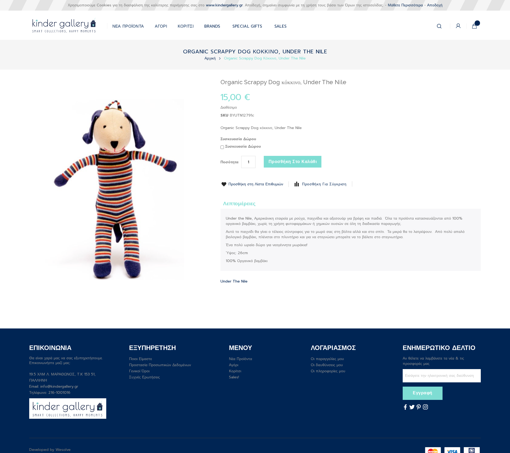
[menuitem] (247, 25)
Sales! (234, 377)
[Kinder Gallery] (68, 25)
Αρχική (211, 58)
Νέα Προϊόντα (240, 359)
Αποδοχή (435, 5)
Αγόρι (233, 365)
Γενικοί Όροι (139, 371)
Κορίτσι (235, 371)
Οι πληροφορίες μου (328, 371)
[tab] (239, 203)
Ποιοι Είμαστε (140, 359)
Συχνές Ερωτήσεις (144, 377)
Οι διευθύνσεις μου (327, 365)
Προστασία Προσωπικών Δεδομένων (160, 365)
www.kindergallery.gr (224, 5)
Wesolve (63, 449)
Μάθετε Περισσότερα (405, 5)
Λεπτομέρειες (239, 203)
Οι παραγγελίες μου (327, 359)
